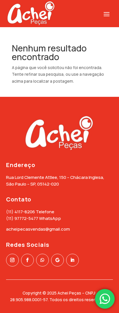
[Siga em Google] (57, 260)
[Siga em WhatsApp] (42, 260)
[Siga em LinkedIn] (72, 260)
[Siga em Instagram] (12, 260)
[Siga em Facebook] (27, 260)
